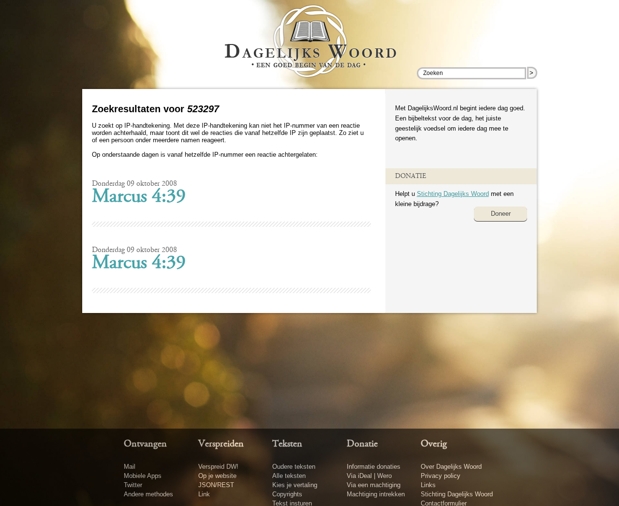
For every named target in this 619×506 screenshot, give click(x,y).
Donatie (362, 444)
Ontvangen (145, 444)
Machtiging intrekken (376, 494)
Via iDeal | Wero (369, 475)
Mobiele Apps (143, 475)
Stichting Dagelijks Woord (453, 193)
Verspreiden (221, 444)
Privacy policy (440, 475)
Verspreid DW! (218, 466)
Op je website (217, 475)
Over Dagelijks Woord (451, 466)
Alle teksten (289, 475)
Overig (434, 444)
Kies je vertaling (294, 485)
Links (428, 485)
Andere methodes (148, 494)
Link (204, 494)
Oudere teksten (293, 466)
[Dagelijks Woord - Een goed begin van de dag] (310, 47)
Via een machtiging (373, 485)
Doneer (501, 213)
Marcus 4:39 (139, 197)
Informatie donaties (373, 466)
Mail (129, 466)
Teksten (287, 444)
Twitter (133, 485)
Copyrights (287, 494)
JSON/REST (216, 485)
